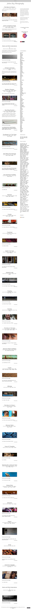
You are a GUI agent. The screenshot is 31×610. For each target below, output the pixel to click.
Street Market (22, 119)
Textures (15, 26)
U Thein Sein (9, 380)
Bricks (11, 148)
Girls (9, 104)
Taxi (21, 202)
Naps (21, 53)
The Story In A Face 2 (9, 7)
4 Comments (15, 170)
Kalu (20, 178)
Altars (12, 387)
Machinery (5, 62)
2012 (22, 138)
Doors (8, 129)
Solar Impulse (7, 369)
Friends (10, 214)
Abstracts (21, 52)
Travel (10, 387)
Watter (8, 292)
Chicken (23, 159)
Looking (13, 273)
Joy (27, 177)
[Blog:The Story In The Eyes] (9, 337)
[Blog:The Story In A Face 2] (9, 15)
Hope (23, 176)
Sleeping (21, 116)
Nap (20, 96)
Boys (8, 104)
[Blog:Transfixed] (9, 241)
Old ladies (6, 128)
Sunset (21, 121)
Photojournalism (22, 106)
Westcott (25, 210)
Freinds (25, 172)
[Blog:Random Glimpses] (9, 98)
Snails (3, 343)
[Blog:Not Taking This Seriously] (9, 163)
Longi (13, 103)
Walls (9, 26)
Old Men (8, 329)
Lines (11, 104)
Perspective (22, 105)
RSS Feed (22, 217)
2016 (22, 137)
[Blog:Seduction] (9, 510)
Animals (8, 252)
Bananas (9, 194)
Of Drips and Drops (9, 68)
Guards (11, 103)
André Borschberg (23, 147)
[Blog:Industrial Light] (9, 281)
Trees (15, 387)
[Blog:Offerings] (9, 394)
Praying (25, 191)
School (25, 195)
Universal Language (10, 565)
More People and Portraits (25, 32)
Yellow (16, 195)
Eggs (27, 165)
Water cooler (5, 189)
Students (21, 201)
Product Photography (12, 127)
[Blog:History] (9, 532)
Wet (6, 83)
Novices (3, 168)
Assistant (24, 148)
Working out (3, 169)
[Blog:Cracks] (9, 375)
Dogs (21, 73)
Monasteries (22, 93)
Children (8, 83)
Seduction (9, 502)
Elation (21, 166)
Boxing (13, 168)
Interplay (21, 177)
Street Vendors (22, 120)
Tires (8, 362)
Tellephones (6, 516)
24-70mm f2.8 (22, 143)
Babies (21, 149)
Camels (27, 157)
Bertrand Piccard (13, 380)
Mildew (6, 362)
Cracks (12, 26)
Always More (9, 485)
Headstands (24, 175)
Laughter (3, 128)
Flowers (8, 84)
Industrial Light (9, 272)
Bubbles (21, 62)
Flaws (8, 136)
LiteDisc (21, 181)
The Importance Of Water (9, 174)
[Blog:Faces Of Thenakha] (9, 455)
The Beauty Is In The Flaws (9, 134)
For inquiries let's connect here (25, 28)
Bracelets (11, 209)
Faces (15, 8)
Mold (4, 362)
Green (6, 148)
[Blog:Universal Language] (9, 575)
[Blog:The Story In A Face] (9, 414)
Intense (9, 155)
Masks (9, 103)
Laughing (5, 127)
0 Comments (15, 21)
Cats (6, 266)
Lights (25, 180)
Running (21, 113)
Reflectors (21, 111)
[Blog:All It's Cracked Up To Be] (9, 35)
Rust (15, 104)
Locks (24, 181)
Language (21, 90)
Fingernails (22, 169)
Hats (21, 175)
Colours (6, 27)
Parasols (12, 233)
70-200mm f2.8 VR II (23, 144)
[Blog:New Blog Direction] (9, 122)
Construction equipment (13, 128)
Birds (7, 148)
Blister (27, 153)
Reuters (21, 193)
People (10, 8)
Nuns (5, 168)
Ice (27, 176)
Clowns (5, 20)
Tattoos (27, 201)
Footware (21, 84)
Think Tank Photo (22, 205)
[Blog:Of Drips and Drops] (9, 78)
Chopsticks (22, 160)
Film (14, 91)
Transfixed (9, 232)
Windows (12, 27)
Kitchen (25, 178)
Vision (21, 125)
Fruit (11, 195)
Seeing (9, 274)
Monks (4, 91)
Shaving (24, 197)
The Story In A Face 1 (9, 405)
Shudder (21, 198)
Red (4, 148)
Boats (21, 61)
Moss (24, 184)
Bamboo (25, 150)
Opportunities (22, 99)
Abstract (15, 90)
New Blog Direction (9, 110)
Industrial (10, 273)
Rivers (11, 292)
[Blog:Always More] (9, 492)
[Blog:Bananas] (9, 204)
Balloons (9, 516)
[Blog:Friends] (9, 222)
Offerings (9, 386)
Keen (23, 178)
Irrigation (24, 177)
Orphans (10, 486)
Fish (23, 170)
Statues (27, 200)
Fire (25, 169)
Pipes (15, 273)
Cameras (10, 368)
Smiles (11, 329)
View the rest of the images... (6, 81)
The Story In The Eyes (9, 328)
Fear (13, 497)
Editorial (21, 75)
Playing (13, 83)
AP (27, 147)
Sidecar (3, 84)
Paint (20, 188)
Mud (25, 185)
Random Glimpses (9, 89)
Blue (9, 148)
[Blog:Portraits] (9, 317)
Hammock (7, 168)
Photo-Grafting (22, 189)
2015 (24, 137)
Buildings (10, 522)
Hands (21, 87)
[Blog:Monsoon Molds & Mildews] (9, 357)
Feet (11, 441)
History (9, 521)
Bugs (24, 157)
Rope (24, 194)
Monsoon (9, 27)
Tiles (25, 205)
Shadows (24, 196)
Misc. (6, 380)
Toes (26, 206)
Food (9, 195)
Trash (23, 207)
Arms (14, 209)
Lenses (21, 91)
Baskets (3, 129)
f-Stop (26, 166)
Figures (24, 168)
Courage (21, 163)
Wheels (9, 441)
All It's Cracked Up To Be (9, 25)
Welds (23, 210)
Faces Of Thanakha (9, 446)
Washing (21, 209)
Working (21, 130)
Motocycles (7, 127)
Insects (10, 84)
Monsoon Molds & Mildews (9, 348)
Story (9, 111)
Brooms (24, 156)
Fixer (25, 170)
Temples (15, 83)
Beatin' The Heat (9, 251)
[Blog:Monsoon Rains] (9, 435)
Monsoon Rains (9, 425)
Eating (24, 165)
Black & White (22, 60)
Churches (13, 84)
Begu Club (6, 539)
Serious (7, 155)
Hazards (21, 88)
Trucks (28, 207)
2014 (26, 137)
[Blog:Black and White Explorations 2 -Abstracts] (9, 57)
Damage (11, 136)
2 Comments (15, 105)
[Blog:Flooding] (9, 298)
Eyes (9, 91)
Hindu (13, 169)
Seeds (27, 195)
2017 (21, 137)
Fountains (21, 172)
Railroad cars (7, 169)
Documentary (22, 72)
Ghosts (28, 172)
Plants (21, 190)
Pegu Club (13, 523)
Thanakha (3, 104)
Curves (25, 164)
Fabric (3, 62)
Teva (24, 203)
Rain (15, 175)
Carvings (21, 158)
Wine (21, 129)
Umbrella (5, 84)
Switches (24, 201)
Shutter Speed (25, 198)
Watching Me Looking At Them (9, 465)
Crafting (21, 71)
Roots (7, 20)
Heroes (27, 175)
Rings (9, 209)
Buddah (3, 20)
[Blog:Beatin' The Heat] (9, 260)
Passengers (11, 169)
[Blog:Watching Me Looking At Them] (9, 475)
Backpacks (25, 149)
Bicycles (11, 266)
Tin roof (5, 103)
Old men (24, 187)
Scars (23, 195)
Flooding (10, 168)
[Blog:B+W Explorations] (9, 598)
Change (12, 111)
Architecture (22, 58)
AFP (25, 145)
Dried (9, 544)
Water (11, 176)
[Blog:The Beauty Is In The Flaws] (9, 143)
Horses (26, 176)
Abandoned (3, 539)
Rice (9, 362)
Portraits (13, 8)
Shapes (21, 197)
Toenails (25, 206)
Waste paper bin (25, 209)
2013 (21, 138)
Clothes (21, 68)
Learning (11, 497)
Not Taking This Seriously (9, 153)
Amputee (5, 343)
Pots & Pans (21, 191)
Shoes (7, 441)
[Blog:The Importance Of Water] (9, 185)
